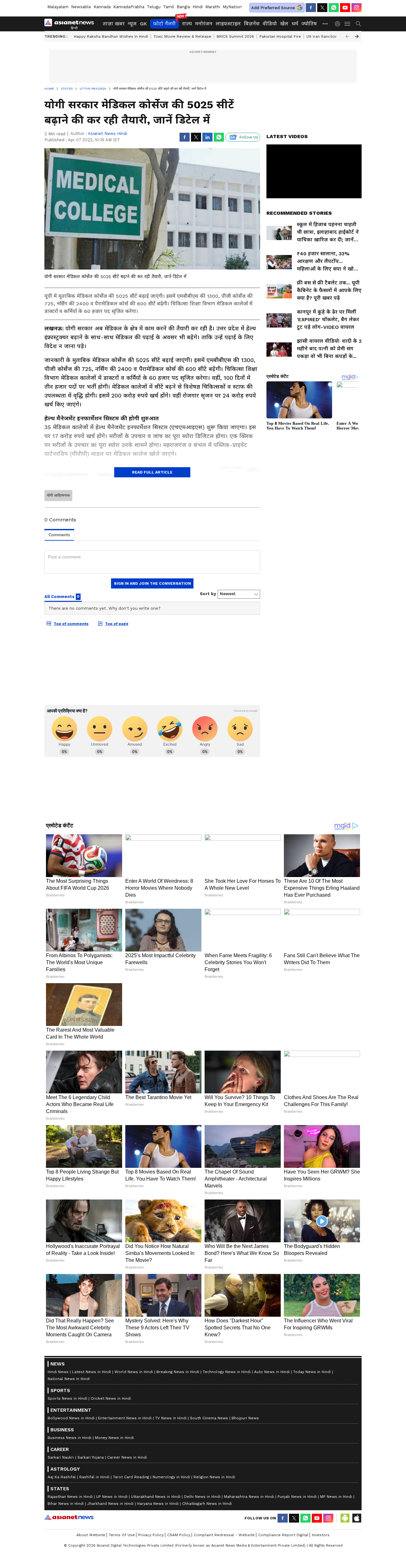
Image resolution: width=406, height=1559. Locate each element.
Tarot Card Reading (131, 1477)
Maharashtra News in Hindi (249, 1496)
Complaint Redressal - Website (224, 1535)
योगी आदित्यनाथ (58, 495)
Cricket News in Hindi (111, 1398)
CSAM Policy (178, 1535)
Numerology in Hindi (171, 1477)
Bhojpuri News (245, 1418)
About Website (90, 1535)
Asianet (69, 1517)
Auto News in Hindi (272, 1372)
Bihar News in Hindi (66, 1503)
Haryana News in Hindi (158, 1503)
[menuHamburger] (347, 23)
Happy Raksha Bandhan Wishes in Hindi (111, 36)
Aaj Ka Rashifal (62, 1477)
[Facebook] (311, 7)
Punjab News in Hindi (297, 1496)
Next (357, 36)
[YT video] (345, 7)
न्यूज (132, 24)
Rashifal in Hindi (94, 1477)
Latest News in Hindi (91, 1372)
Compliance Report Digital (283, 1535)
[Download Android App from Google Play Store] (345, 1518)
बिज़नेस (251, 24)
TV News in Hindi (171, 1418)
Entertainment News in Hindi (125, 1418)
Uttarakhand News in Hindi (155, 1496)
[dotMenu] (325, 24)
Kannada (102, 6)
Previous (347, 36)
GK (143, 24)
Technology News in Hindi (227, 1372)
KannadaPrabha (128, 6)
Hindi (198, 6)
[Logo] (71, 23)
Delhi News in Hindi (202, 1496)
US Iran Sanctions (323, 36)
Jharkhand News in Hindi (110, 1503)
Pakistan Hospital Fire (280, 36)
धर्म (294, 24)
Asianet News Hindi (107, 133)
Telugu (153, 6)
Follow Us (248, 137)
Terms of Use (122, 1535)
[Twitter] (322, 7)
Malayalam (58, 6)
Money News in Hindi (114, 1437)
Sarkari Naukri (61, 1457)
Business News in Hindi (69, 1437)
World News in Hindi (134, 1372)
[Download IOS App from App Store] (356, 1518)
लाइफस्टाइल (228, 24)
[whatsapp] (334, 7)
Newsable (81, 6)
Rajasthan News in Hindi (70, 1496)
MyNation (232, 6)
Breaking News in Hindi (177, 1372)
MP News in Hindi (336, 1496)
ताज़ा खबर (114, 24)
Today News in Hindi (312, 1372)
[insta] (356, 7)
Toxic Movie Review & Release (182, 36)
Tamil (168, 6)
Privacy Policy (151, 1535)
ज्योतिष (309, 24)
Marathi (212, 6)
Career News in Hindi (127, 1457)
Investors (321, 1535)
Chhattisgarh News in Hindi (207, 1503)
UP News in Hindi (112, 1496)
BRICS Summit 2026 (235, 36)
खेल (284, 24)
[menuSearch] (358, 23)
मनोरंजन (204, 24)
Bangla (183, 6)
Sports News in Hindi (67, 1398)
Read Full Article (152, 472)
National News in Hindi (69, 1379)
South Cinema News (209, 1418)
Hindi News (58, 1372)
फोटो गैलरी (164, 24)
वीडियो (270, 24)
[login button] (339, 24)
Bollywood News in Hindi (71, 1418)
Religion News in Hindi (214, 1477)
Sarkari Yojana (90, 1457)
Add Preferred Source (273, 7)
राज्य (187, 24)
